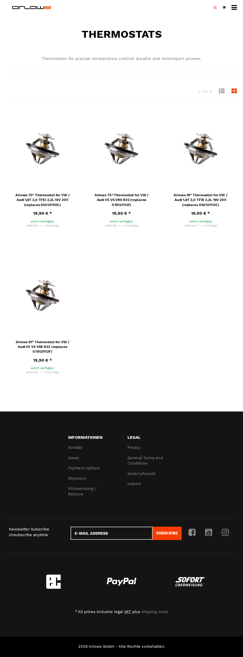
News (73, 458)
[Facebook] (192, 533)
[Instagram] (225, 533)
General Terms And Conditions (145, 461)
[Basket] (224, 7)
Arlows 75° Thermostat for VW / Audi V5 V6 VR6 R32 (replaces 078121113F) (122, 200)
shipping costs (154, 611)
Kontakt (75, 447)
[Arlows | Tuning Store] (31, 7)
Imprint (134, 484)
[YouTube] (208, 533)
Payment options (84, 468)
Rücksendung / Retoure (82, 491)
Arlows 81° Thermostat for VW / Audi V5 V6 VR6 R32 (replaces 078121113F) (42, 347)
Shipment (77, 478)
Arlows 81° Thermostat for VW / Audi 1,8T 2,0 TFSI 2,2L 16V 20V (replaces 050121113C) (200, 200)
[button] (221, 91)
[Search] (215, 7)
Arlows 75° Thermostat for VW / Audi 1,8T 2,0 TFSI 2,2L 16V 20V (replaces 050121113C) (42, 200)
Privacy (133, 447)
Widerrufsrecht (141, 473)
